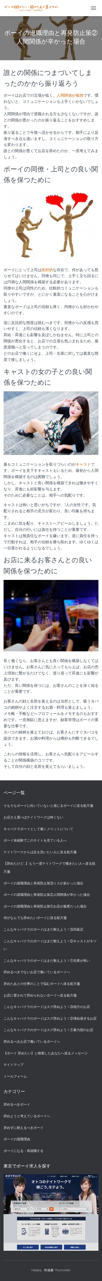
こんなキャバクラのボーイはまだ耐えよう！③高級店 (43, 929)
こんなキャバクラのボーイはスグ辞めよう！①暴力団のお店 (48, 1030)
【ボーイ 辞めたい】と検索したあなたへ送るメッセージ (46, 1053)
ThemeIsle (62, 1270)
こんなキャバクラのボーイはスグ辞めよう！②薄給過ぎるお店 (50, 1018)
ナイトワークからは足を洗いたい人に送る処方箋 (40, 852)
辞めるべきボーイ (17, 1104)
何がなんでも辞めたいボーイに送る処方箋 (35, 918)
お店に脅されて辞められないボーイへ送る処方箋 (40, 995)
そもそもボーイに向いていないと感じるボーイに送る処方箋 (48, 805)
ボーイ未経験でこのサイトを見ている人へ (35, 840)
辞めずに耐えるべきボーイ (23, 1128)
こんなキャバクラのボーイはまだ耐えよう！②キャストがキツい (50, 945)
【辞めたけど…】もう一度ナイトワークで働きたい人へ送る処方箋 (49, 867)
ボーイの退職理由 (17, 1139)
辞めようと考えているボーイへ (27, 1116)
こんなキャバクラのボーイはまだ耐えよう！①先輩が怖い (47, 960)
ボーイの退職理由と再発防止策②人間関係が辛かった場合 (47, 894)
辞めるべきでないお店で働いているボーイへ (37, 972)
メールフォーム (15, 1076)
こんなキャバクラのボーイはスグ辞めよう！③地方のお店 (47, 1007)
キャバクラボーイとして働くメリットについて (38, 829)
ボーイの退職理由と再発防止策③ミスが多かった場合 (43, 883)
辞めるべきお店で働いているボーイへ (32, 1041)
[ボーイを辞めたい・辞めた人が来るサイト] (33, 8)
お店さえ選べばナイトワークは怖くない (33, 817)
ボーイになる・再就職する (23, 1151)
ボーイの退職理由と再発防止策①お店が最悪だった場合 (45, 906)
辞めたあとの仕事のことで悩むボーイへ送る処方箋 (42, 984)
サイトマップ (13, 1064)
